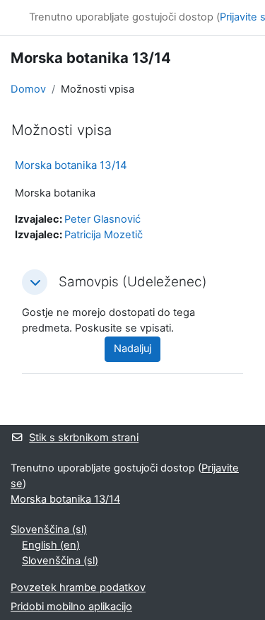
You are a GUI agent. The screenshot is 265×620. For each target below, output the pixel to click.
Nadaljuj (132, 348)
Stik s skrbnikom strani (84, 437)
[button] (34, 282)
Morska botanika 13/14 (71, 165)
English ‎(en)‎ (51, 545)
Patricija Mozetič (103, 234)
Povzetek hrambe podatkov (78, 587)
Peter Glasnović (102, 219)
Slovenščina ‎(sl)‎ (49, 529)
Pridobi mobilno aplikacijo (71, 606)
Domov (28, 89)
